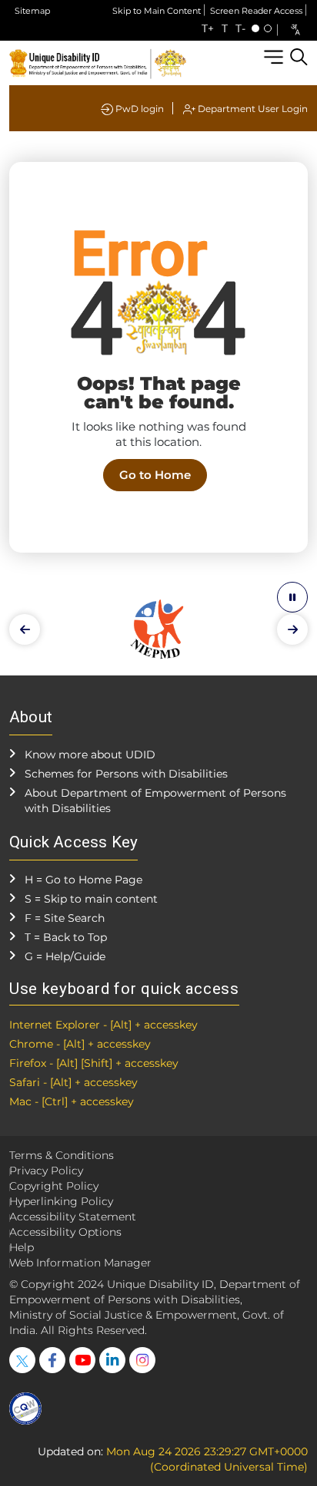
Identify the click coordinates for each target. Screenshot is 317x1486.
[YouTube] (82, 1360)
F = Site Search (65, 918)
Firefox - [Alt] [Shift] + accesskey (94, 1063)
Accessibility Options (65, 1232)
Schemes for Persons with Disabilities (126, 774)
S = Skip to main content (91, 899)
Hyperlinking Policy (61, 1201)
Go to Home (155, 474)
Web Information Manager (80, 1263)
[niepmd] (158, 628)
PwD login (138, 108)
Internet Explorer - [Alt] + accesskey (103, 1025)
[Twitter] (22, 1360)
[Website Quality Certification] (25, 1408)
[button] (24, 629)
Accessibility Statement (72, 1216)
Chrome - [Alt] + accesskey (80, 1044)
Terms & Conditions (61, 1155)
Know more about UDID (90, 754)
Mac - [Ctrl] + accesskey (71, 1101)
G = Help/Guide (65, 956)
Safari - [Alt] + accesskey (73, 1082)
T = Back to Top (66, 937)
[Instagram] (142, 1360)
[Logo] (97, 62)
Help (21, 1247)
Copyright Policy (53, 1186)
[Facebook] (52, 1360)
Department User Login (251, 108)
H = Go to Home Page (83, 880)
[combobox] (294, 30)
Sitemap (32, 10)
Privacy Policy (46, 1170)
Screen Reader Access (256, 10)
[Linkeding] (112, 1360)
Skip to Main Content (156, 10)
